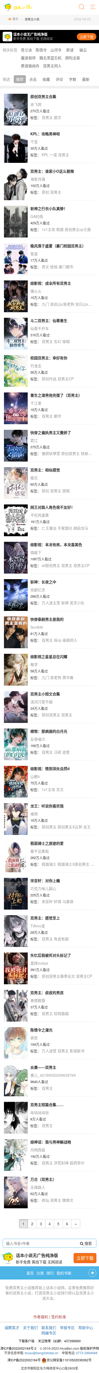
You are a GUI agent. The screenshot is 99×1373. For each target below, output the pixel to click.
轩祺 (57, 901)
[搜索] (82, 7)
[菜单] (93, 7)
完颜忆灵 (37, 589)
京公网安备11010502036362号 (69, 1360)
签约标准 (58, 1316)
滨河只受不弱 (41, 701)
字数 (72, 79)
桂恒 (54, 266)
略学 (34, 664)
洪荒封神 (61, 1162)
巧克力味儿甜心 (43, 888)
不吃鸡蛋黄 (39, 515)
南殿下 (35, 552)
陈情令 (41, 49)
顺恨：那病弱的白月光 (48, 731)
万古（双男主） (43, 1179)
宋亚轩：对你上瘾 (45, 880)
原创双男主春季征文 (58, 976)
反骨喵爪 (37, 739)
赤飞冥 (35, 104)
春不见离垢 (39, 851)
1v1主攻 (48, 229)
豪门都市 (66, 266)
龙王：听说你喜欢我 (47, 805)
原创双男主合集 (43, 96)
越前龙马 (80, 528)
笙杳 (34, 253)
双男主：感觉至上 (45, 917)
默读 (70, 49)
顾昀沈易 (72, 57)
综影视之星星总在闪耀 (48, 656)
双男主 (47, 117)
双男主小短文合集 (45, 693)
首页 (15, 19)
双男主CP (66, 378)
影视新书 (77, 1050)
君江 (34, 440)
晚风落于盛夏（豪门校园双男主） (58, 245)
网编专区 (48, 1332)
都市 (57, 416)
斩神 (65, 602)
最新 (85, 79)
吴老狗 (55, 677)
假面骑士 (49, 864)
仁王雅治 (49, 528)
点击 (33, 79)
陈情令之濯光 (41, 1029)
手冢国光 (65, 528)
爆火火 (35, 291)
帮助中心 (85, 1327)
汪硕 (57, 752)
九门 (45, 304)
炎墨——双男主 (43, 1067)
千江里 (35, 403)
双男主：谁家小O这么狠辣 (52, 171)
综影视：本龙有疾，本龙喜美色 (56, 544)
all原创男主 (51, 565)
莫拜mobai (39, 963)
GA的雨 (36, 216)
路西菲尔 (77, 1162)
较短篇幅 (61, 1013)
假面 (60, 229)
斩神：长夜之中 (43, 581)
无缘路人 (37, 1187)
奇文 (45, 266)
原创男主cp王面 (78, 229)
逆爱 (66, 752)
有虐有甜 (61, 938)
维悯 (34, 813)
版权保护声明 (89, 1348)
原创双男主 (70, 453)
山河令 (56, 49)
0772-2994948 (86, 1352)
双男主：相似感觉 (45, 469)
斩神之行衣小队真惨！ (48, 208)
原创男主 (49, 826)
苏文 (60, 789)
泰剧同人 (70, 640)
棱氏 (34, 477)
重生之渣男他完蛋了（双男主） (56, 395)
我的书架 (63, 1273)
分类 (40, 1273)
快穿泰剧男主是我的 (47, 619)
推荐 (19, 79)
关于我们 (30, 1327)
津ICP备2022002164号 (24, 1360)
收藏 (46, 79)
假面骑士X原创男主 (73, 864)
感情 (66, 490)
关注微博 (44, 1341)
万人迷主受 (51, 602)
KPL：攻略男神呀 (45, 133)
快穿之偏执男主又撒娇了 (50, 432)
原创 (45, 192)
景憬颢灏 (37, 1000)
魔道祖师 (28, 57)
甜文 (57, 117)
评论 (59, 79)
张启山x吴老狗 (62, 304)
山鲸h (35, 776)
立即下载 (86, 36)
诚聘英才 (11, 1327)
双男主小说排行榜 (57, 1292)
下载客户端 (26, 1341)
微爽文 (67, 1200)
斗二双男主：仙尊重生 (48, 320)
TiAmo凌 (37, 925)
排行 (50, 1273)
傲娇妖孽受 (51, 453)
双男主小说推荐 (26, 1287)
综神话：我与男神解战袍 (50, 1141)
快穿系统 (88, 453)
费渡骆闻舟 (30, 65)
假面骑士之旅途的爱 (47, 843)
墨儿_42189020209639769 (53, 1075)
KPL (45, 154)
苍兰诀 (26, 49)
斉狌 (34, 1037)
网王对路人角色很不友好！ (52, 507)
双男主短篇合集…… (47, 1104)
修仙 (45, 1200)
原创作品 (49, 378)
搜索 (87, 1243)
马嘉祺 (67, 901)
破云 (83, 49)
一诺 (53, 154)
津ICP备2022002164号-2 (18, 1348)
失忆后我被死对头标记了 (50, 955)
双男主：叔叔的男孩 (47, 992)
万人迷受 (49, 1050)
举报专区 (67, 1327)
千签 (34, 141)
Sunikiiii (36, 627)
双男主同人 (52, 65)
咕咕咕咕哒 (39, 1112)
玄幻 (57, 341)
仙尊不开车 (39, 328)
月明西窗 (37, 1149)
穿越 (66, 341)
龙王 (87, 826)
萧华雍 (67, 677)
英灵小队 (77, 602)
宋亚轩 (47, 901)
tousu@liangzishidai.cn (41, 1352)
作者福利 (40, 1316)
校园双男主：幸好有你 (48, 357)
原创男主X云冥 (70, 826)
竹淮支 (35, 365)
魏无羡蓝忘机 (50, 57)
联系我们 (48, 1327)
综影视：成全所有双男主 (50, 283)
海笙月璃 (37, 179)
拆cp (58, 640)
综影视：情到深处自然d (50, 768)
